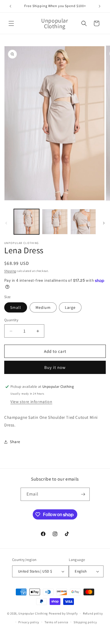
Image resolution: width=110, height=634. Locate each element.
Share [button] (15, 441)
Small (15, 307)
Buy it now (55, 367)
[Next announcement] (99, 6)
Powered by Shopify (63, 613)
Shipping (10, 271)
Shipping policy (85, 622)
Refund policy (93, 613)
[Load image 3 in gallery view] (83, 221)
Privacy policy (28, 622)
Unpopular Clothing (33, 613)
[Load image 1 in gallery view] (26, 221)
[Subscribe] (83, 494)
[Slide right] (104, 223)
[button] (11, 23)
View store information (31, 401)
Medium (43, 307)
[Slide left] (6, 223)
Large (70, 307)
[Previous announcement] (10, 6)
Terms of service (56, 622)
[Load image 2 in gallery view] (54, 221)
